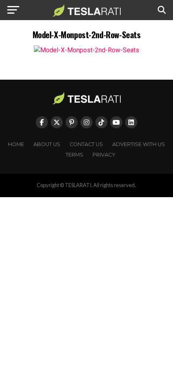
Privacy (104, 155)
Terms (74, 155)
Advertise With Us (138, 144)
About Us (46, 144)
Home (16, 144)
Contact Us (86, 144)
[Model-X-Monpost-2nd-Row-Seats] (86, 50)
